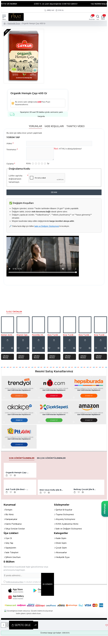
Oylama (10, 163)
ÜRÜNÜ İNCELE (6, 357)
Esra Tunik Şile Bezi (54, 335)
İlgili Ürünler (14, 312)
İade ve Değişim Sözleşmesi (46, 226)
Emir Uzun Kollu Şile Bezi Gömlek (52, 490)
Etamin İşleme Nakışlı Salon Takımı (23, 335)
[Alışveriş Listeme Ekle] (18, 348)
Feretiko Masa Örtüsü (38, 335)
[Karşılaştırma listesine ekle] (12, 348)
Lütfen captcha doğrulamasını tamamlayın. (15, 178)
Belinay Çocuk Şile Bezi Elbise (85, 489)
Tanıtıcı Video (75, 126)
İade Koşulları (54, 126)
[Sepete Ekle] (7, 340)
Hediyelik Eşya (14, 23)
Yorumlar (35, 126)
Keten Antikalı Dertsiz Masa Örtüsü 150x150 (7, 335)
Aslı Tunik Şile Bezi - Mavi (17, 489)
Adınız (9, 143)
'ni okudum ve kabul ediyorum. (26, 582)
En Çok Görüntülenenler (51, 458)
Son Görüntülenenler (21, 458)
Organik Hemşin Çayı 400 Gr (17, 472)
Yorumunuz (11, 149)
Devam (54, 192)
